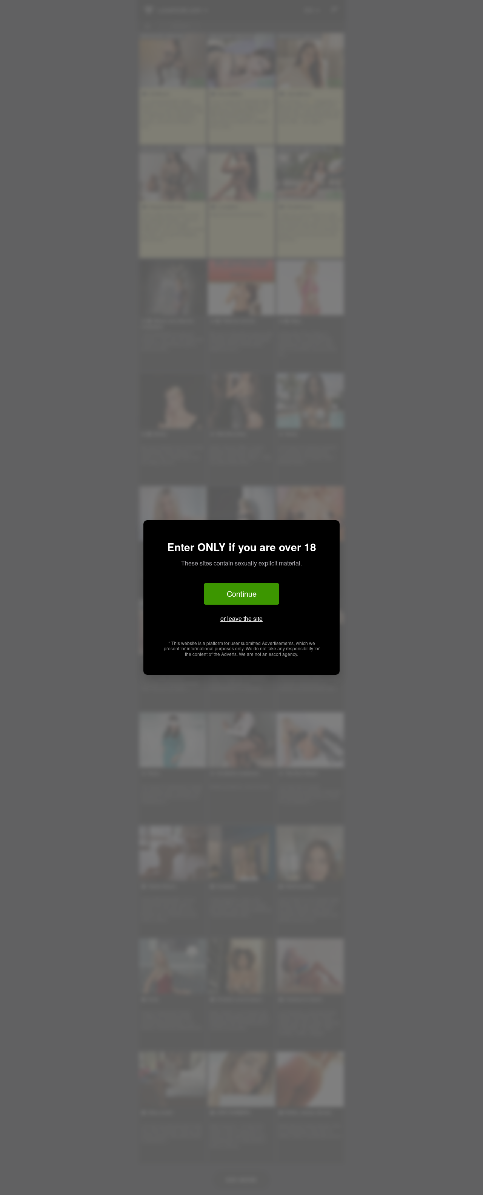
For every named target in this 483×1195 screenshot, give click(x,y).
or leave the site (241, 618)
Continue (242, 593)
